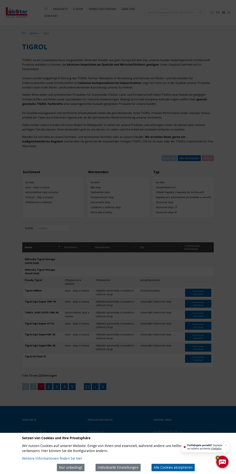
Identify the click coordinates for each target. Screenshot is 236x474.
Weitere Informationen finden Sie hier (52, 458)
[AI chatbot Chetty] (222, 462)
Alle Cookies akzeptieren (173, 467)
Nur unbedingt (70, 467)
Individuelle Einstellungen (118, 467)
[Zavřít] (226, 445)
